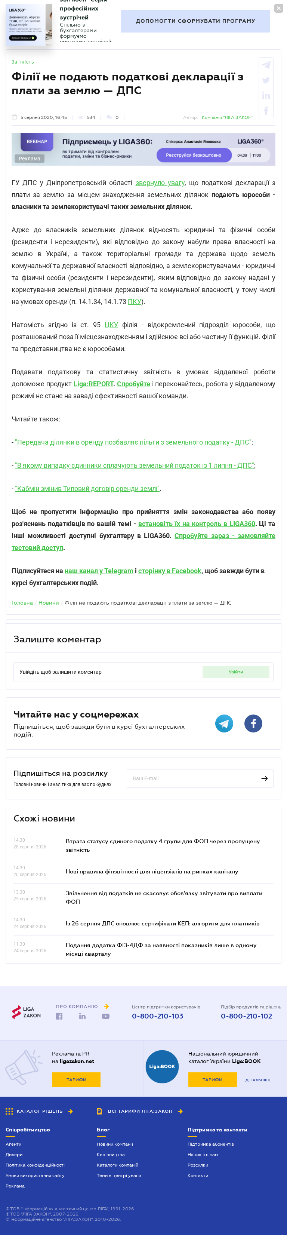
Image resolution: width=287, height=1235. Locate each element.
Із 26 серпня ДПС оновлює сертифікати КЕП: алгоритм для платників (163, 923)
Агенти (13, 1144)
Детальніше (258, 1080)
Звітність (23, 62)
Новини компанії (115, 1144)
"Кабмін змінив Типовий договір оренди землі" (87, 488)
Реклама (15, 1186)
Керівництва (111, 1154)
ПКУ (134, 301)
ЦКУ (111, 325)
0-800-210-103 (157, 1016)
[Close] (278, 8)
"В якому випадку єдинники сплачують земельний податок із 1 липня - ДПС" (134, 465)
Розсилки (198, 1165)
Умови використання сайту (35, 1175)
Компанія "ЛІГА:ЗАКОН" (227, 117)
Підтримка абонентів (211, 1144)
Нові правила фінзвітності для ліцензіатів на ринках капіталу (152, 871)
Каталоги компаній (117, 1165)
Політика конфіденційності (35, 1165)
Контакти (198, 1175)
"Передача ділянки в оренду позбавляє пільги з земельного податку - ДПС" (133, 442)
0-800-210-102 (246, 1016)
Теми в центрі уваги (119, 1175)
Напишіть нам (203, 1154)
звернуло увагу (160, 183)
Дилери (14, 1154)
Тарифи (76, 1079)
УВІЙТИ (236, 672)
